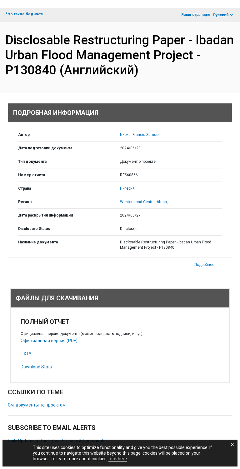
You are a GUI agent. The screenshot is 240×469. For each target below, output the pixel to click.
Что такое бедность (25, 14)
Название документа (38, 242)
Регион (25, 202)
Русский (220, 15)
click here (117, 458)
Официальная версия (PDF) (49, 340)
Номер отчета (31, 175)
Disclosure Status (34, 229)
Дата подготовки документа (45, 148)
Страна (24, 188)
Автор (24, 134)
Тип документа (32, 161)
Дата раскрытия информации (45, 215)
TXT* (26, 353)
